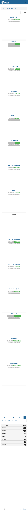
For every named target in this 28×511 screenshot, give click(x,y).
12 (12, 420)
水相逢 (5, 2)
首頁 (3, 8)
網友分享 (4, 433)
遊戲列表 (8, 8)
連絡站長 (25, 509)
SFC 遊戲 (4, 444)
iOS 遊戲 (4, 428)
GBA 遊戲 (13, 8)
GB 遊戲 (4, 439)
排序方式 (23, 12)
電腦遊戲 (4, 430)
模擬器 (3, 436)
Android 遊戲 (5, 425)
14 (19, 420)
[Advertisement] (14, 224)
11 (9, 420)
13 (16, 420)
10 (5, 420)
